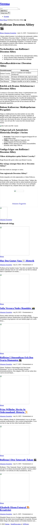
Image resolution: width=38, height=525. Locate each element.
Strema (5, 3)
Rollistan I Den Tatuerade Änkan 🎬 (18, 459)
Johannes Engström (10, 33)
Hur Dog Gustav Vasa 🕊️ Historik (17, 260)
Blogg (5, 20)
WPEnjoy (26, 524)
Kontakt (6, 16)
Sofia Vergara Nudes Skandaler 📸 (17, 308)
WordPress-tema (16, 524)
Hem (1, 20)
